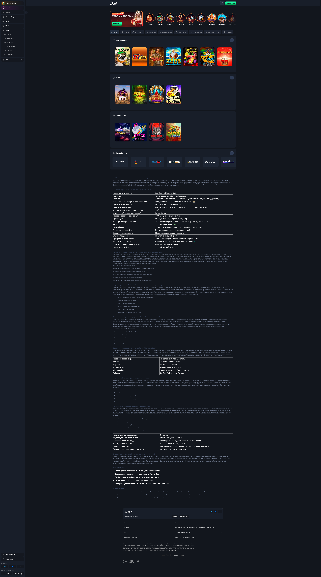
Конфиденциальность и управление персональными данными (194, 527)
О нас (126, 523)
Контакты (127, 527)
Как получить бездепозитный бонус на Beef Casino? (137, 471)
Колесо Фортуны (11, 3)
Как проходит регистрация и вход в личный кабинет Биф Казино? (143, 484)
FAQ (125, 532)
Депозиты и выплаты (130, 537)
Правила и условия (181, 523)
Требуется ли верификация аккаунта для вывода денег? (139, 477)
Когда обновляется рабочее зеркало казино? (134, 480)
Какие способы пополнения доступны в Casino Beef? (137, 474)
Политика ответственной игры (184, 537)
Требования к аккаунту (182, 532)
